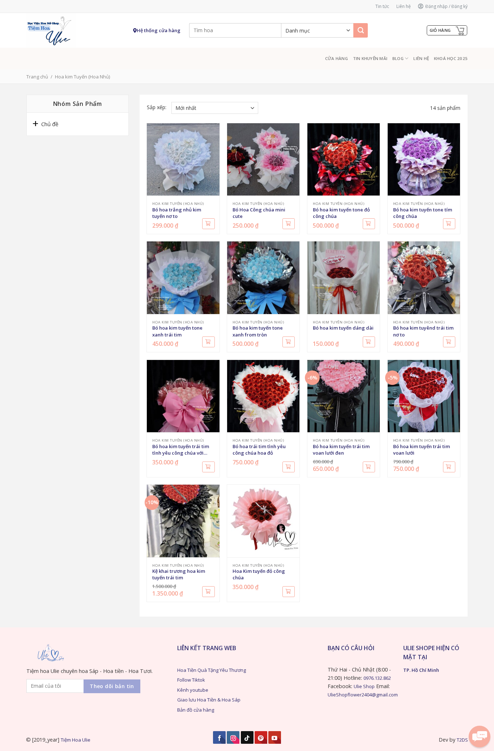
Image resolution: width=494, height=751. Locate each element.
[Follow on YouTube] (274, 737)
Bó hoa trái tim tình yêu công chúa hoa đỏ (259, 449)
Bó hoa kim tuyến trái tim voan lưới (421, 449)
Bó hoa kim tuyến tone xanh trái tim (177, 331)
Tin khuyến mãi (370, 58)
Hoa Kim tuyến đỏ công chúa (259, 574)
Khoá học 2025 (451, 58)
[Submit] (360, 30)
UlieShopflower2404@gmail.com (363, 694)
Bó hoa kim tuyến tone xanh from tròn (258, 331)
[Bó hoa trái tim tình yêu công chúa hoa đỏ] (263, 396)
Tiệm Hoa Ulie (75, 740)
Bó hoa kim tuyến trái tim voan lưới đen (341, 449)
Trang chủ (37, 76)
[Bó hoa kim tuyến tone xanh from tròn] (263, 277)
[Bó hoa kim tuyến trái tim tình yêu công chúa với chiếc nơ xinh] (183, 396)
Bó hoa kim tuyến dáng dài (343, 328)
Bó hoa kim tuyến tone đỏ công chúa (341, 212)
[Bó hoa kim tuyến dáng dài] (343, 277)
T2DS (462, 740)
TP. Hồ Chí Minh (421, 670)
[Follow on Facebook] (219, 737)
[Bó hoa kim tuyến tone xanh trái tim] (183, 277)
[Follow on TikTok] (247, 737)
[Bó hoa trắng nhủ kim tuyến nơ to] (183, 159)
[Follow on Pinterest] (261, 737)
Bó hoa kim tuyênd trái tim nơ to (423, 331)
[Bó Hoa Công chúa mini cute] (263, 159)
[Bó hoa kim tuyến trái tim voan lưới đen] (343, 396)
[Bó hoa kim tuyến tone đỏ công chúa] (343, 159)
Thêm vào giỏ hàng (208, 223)
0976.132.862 (377, 678)
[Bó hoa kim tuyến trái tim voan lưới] (424, 396)
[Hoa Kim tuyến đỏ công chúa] (263, 521)
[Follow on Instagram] (233, 737)
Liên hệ (403, 6)
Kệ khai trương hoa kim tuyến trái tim (178, 574)
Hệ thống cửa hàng (158, 30)
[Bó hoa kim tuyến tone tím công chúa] (424, 159)
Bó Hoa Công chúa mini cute (259, 212)
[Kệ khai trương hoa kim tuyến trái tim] (183, 521)
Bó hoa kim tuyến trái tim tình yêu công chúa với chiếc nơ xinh (180, 450)
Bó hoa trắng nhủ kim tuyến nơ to (176, 212)
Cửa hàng (336, 58)
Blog (398, 58)
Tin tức (382, 6)
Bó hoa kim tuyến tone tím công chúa (422, 212)
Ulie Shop (364, 686)
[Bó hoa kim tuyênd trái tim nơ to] (424, 277)
